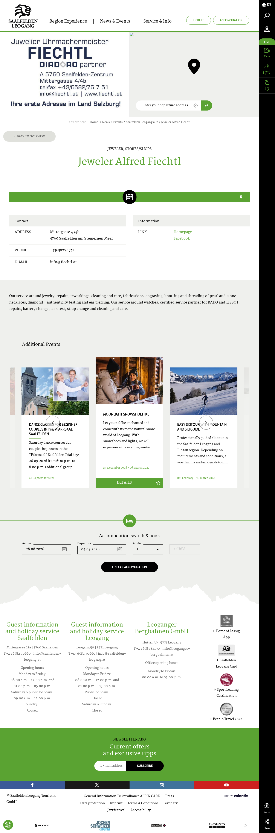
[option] (129, 427)
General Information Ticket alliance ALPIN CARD (122, 796)
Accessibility (140, 810)
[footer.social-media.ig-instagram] (162, 785)
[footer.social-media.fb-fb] (32, 785)
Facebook (182, 238)
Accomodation (231, 20)
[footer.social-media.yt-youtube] (226, 785)
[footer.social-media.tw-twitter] (97, 785)
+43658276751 (62, 250)
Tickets (198, 20)
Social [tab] (267, 812)
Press (169, 796)
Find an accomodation (129, 567)
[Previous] (53, 423)
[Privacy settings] (8, 825)
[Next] (206, 423)
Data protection (92, 803)
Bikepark (170, 803)
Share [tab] (267, 828)
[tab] (267, 4)
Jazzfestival (116, 810)
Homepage (183, 232)
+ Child (179, 549)
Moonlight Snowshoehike (126, 414)
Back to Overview (30, 136)
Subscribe (145, 766)
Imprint (116, 803)
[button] (196, 105)
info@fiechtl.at (63, 262)
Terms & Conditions (143, 803)
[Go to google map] (206, 105)
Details (124, 483)
